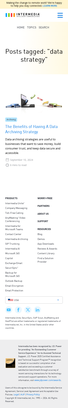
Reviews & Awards (47, 248)
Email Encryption (14, 285)
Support (42, 221)
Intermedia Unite (14, 203)
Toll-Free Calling (14, 212)
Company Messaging (16, 207)
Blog (39, 234)
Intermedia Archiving (16, 238)
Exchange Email (13, 263)
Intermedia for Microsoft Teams (14, 227)
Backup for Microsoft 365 (12, 274)
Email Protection (14, 290)
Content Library (45, 253)
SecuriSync (11, 267)
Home (21, 27)
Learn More (49, 5)
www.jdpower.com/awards (47, 380)
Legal (16, 394)
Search (44, 27)
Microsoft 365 (12, 253)
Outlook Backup (13, 280)
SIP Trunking (12, 243)
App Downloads (45, 243)
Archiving (11, 119)
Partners (43, 205)
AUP (23, 394)
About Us (43, 213)
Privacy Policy (33, 394)
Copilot (9, 258)
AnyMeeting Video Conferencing (15, 219)
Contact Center (13, 234)
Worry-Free (44, 198)
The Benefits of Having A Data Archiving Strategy (31, 129)
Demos (41, 238)
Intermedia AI (12, 248)
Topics (31, 27)
